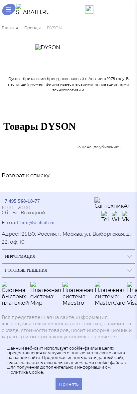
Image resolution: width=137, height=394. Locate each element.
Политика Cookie (25, 372)
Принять (68, 384)
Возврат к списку (26, 175)
